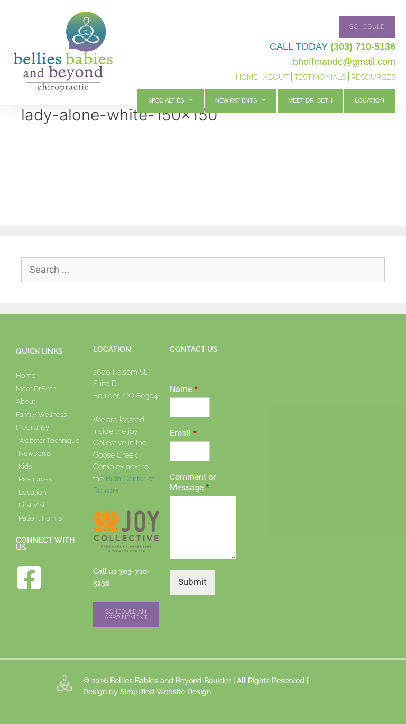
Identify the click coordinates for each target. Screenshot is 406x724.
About (276, 77)
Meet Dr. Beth (310, 100)
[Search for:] (203, 269)
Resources (373, 77)
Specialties (166, 100)
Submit (192, 582)
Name (184, 389)
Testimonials (320, 77)
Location (369, 100)
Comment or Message (193, 482)
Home (247, 77)
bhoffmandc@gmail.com (344, 62)
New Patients (236, 100)
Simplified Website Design (165, 692)
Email (183, 433)
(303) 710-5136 (362, 46)
